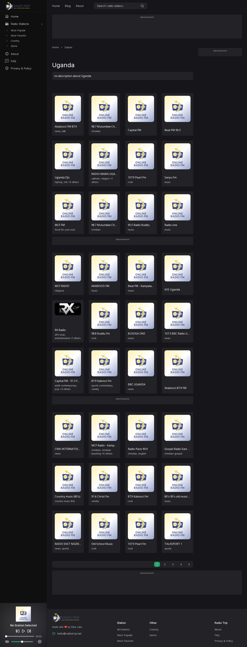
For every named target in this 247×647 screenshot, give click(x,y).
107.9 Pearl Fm (137, 177)
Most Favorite (18, 35)
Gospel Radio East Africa (179, 449)
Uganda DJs (62, 177)
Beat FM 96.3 (172, 130)
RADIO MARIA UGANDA (106, 174)
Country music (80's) (67, 496)
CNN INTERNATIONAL (69, 449)
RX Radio (60, 330)
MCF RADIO (62, 286)
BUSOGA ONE (136, 333)
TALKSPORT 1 (173, 544)
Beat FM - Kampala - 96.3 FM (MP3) (150, 286)
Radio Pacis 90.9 (138, 449)
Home (56, 6)
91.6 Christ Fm (100, 496)
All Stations (123, 629)
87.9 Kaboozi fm (101, 381)
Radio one (170, 225)
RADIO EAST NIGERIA (68, 544)
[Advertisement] (147, 28)
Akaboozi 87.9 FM (175, 388)
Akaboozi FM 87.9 (66, 126)
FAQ (217, 635)
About (80, 6)
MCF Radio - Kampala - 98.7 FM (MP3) (114, 445)
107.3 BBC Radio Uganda (179, 333)
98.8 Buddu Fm (100, 333)
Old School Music (102, 544)
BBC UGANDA (136, 384)
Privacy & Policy (224, 640)
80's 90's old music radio (179, 496)
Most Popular (18, 30)
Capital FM (134, 130)
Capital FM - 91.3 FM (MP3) (71, 381)
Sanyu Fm (170, 177)
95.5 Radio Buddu (139, 225)
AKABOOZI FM (100, 286)
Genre (14, 46)
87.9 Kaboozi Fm (138, 496)
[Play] (23, 631)
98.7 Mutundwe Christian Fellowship (114, 126)
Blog (68, 6)
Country (15, 40)
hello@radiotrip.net (69, 633)
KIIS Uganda (172, 289)
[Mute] (7, 642)
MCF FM (60, 225)
